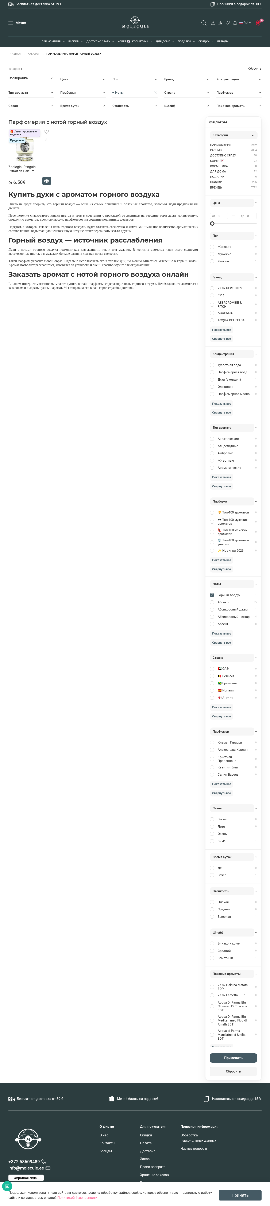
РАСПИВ (73, 41)
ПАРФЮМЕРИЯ (51, 41)
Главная (15, 53)
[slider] (212, 223)
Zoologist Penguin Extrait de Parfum (22, 169)
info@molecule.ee (26, 1168)
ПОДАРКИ (184, 41)
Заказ (145, 1159)
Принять (240, 1195)
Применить (233, 1058)
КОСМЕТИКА (140, 41)
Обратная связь (26, 1178)
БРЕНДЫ (222, 41)
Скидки (146, 1135)
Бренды (106, 1151)
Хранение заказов (154, 1175)
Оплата (146, 1143)
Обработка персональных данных (198, 1138)
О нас (104, 1135)
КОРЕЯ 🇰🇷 (124, 41)
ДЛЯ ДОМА (163, 41)
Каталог (34, 53)
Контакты (107, 1143)
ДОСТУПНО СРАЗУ (98, 41)
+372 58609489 (24, 1161)
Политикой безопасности (77, 1198)
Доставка (147, 1151)
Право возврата (153, 1167)
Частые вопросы (194, 1149)
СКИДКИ (203, 41)
